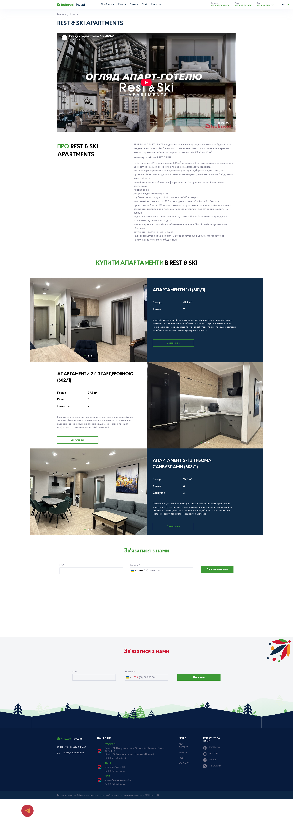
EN (283, 5)
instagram (215, 766)
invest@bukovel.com (73, 753)
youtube (214, 754)
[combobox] (136, 571)
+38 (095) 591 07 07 (244, 4)
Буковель (110, 744)
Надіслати (199, 677)
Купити (122, 4)
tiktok (212, 760)
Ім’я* (62, 565)
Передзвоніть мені (217, 569)
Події (144, 4)
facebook (214, 748)
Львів (108, 763)
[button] (142, 320)
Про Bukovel (107, 4)
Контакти (156, 4)
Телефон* (135, 565)
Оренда (134, 4)
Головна (61, 14)
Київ (107, 776)
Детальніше (173, 343)
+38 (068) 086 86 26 (220, 4)
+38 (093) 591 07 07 (265, 4)
